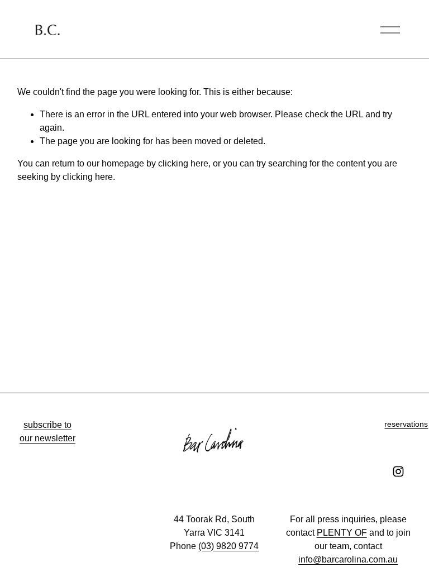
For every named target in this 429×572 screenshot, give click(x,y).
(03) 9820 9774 (228, 546)
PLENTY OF (342, 532)
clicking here (183, 163)
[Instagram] (398, 471)
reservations (406, 424)
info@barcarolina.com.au (348, 559)
